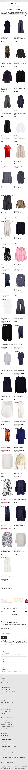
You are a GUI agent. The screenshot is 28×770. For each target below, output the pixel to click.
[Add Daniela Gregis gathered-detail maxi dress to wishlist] (12, 144)
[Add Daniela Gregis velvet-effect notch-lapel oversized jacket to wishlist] (12, 69)
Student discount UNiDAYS (7, 724)
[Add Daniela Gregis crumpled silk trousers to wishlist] (25, 299)
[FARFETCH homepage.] (14, 3)
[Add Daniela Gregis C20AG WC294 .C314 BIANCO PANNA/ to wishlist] (12, 299)
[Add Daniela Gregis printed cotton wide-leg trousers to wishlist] (12, 480)
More (26, 13)
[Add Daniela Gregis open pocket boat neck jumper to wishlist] (12, 325)
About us (3, 700)
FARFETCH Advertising (6, 711)
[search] (4, 3)
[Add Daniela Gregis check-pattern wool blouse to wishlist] (25, 506)
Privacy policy (4, 757)
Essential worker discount (6, 731)
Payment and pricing (5, 687)
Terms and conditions (13, 757)
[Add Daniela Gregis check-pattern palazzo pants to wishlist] (25, 19)
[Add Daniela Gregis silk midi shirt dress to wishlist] (12, 221)
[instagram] (2, 752)
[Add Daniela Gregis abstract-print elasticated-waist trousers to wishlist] (12, 247)
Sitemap (3, 713)
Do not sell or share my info (7, 762)
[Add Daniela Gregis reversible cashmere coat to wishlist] (25, 170)
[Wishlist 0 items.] (23, 3)
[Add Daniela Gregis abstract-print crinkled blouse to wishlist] (25, 44)
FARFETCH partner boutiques (7, 702)
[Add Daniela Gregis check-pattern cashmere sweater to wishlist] (12, 170)
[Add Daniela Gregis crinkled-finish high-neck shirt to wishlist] (12, 351)
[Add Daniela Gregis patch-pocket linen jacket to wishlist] (25, 144)
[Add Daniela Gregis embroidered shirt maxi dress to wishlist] (25, 402)
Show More (14, 614)
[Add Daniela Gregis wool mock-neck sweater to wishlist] (25, 377)
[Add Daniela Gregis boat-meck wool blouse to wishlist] (25, 532)
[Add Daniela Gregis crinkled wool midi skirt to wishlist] (12, 119)
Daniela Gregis (11, 6)
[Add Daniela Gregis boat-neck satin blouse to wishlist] (12, 402)
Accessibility (22, 757)
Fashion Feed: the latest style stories (9, 746)
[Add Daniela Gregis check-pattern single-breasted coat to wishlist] (25, 94)
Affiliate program (4, 719)
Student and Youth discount (7, 728)
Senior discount (4, 735)
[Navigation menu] (1, 3)
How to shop (5, 653)
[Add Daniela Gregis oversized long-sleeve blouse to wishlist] (25, 119)
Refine (13, 15)
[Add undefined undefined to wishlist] (10, 591)
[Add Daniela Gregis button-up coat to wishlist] (12, 19)
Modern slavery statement (6, 709)
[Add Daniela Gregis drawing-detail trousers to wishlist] (12, 428)
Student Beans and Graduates (7, 726)
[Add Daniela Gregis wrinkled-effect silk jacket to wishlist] (25, 247)
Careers (2, 704)
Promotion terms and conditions (8, 691)
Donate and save (4, 733)
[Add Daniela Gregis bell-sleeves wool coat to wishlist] (25, 428)
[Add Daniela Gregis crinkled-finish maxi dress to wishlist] (12, 44)
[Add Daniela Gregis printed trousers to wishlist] (12, 506)
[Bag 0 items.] (26, 3)
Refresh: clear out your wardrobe (8, 741)
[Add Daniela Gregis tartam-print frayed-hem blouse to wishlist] (25, 480)
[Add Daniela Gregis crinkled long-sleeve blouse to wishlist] (25, 195)
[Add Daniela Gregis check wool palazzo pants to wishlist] (12, 94)
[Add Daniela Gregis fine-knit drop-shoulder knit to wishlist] (25, 69)
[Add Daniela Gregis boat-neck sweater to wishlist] (25, 221)
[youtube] (11, 752)
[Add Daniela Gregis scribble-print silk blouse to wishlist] (12, 532)
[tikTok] (5, 752)
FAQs (3, 661)
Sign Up (4, 637)
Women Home (4, 6)
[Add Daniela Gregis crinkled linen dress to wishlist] (12, 273)
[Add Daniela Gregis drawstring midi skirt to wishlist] (12, 195)
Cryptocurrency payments (7, 689)
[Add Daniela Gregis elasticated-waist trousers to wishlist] (12, 377)
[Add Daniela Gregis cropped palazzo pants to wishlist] (12, 557)
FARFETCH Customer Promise (7, 693)
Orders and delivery (5, 682)
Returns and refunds (5, 685)
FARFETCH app (4, 706)
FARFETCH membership (6, 722)
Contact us (3, 678)
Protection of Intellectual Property (8, 759)
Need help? (5, 669)
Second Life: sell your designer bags (9, 744)
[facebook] (8, 752)
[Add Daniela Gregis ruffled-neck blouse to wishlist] (25, 454)
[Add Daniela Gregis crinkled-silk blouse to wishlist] (25, 273)
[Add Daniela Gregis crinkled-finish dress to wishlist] (25, 325)
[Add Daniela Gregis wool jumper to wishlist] (12, 454)
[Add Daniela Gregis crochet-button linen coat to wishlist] (25, 351)
